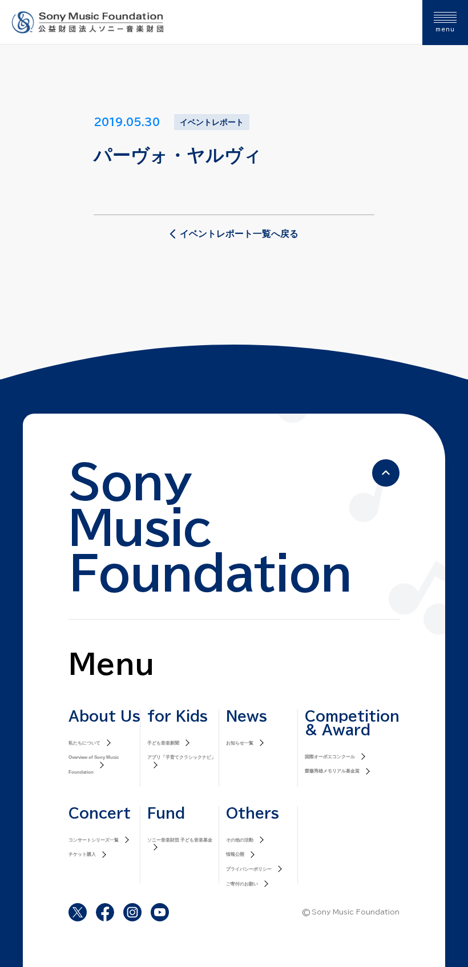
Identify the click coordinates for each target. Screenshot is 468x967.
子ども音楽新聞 (163, 743)
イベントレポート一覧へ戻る (239, 233)
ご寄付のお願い (242, 884)
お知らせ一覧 (239, 743)
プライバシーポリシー (249, 869)
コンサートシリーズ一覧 (93, 840)
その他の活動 (239, 840)
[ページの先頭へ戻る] (386, 473)
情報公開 (235, 854)
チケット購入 (82, 854)
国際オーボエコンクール (330, 756)
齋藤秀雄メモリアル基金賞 (332, 771)
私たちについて (84, 743)
